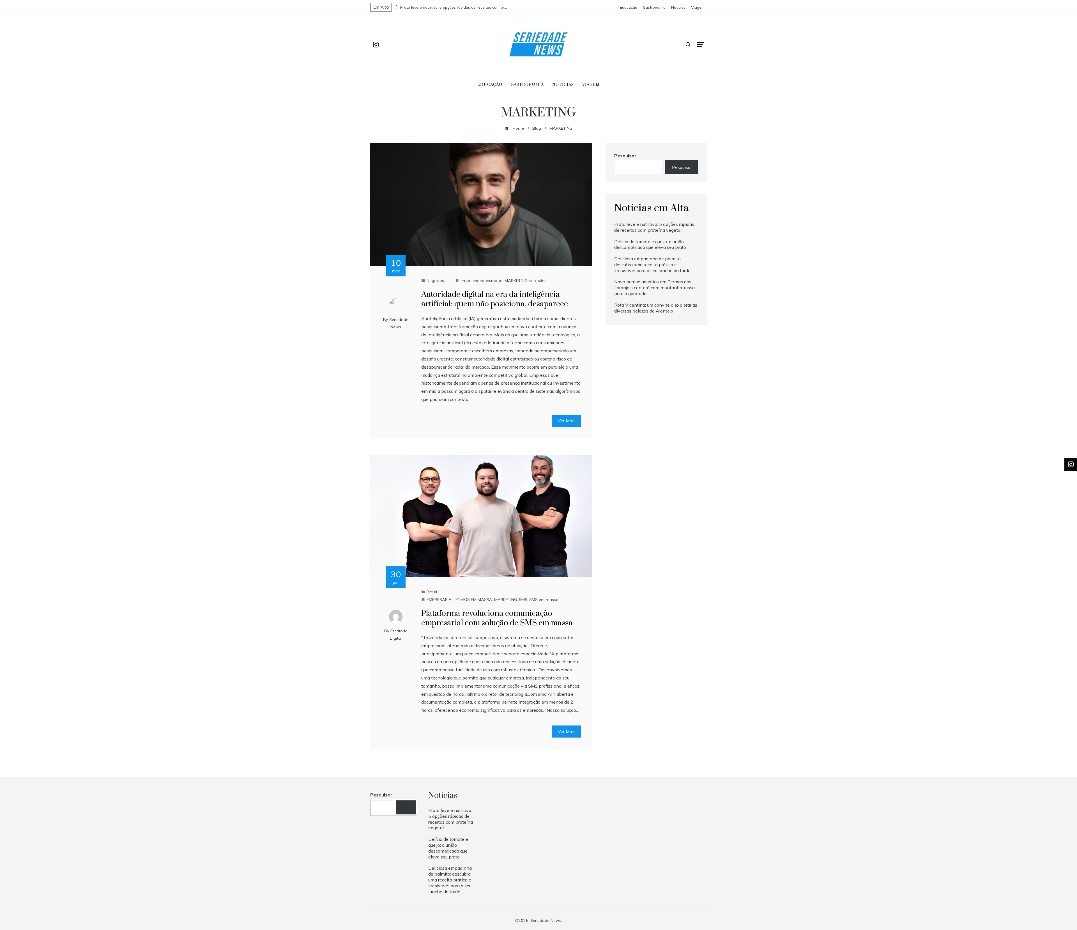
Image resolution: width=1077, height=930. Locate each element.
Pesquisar (625, 156)
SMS (523, 599)
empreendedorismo (479, 280)
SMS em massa (543, 599)
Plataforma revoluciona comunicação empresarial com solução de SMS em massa (497, 618)
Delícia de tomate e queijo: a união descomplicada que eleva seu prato (650, 244)
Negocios (435, 280)
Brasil (432, 591)
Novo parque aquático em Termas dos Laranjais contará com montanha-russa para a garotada (654, 287)
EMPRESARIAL (440, 599)
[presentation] (396, 5)
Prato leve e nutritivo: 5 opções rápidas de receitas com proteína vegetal (453, 7)
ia (501, 280)
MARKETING (516, 280)
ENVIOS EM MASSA (473, 599)
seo (532, 280)
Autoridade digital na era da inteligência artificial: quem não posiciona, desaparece (494, 299)
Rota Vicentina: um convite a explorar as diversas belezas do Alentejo (655, 308)
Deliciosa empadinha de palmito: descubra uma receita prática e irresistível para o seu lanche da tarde (652, 264)
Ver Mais (567, 420)
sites (542, 280)
